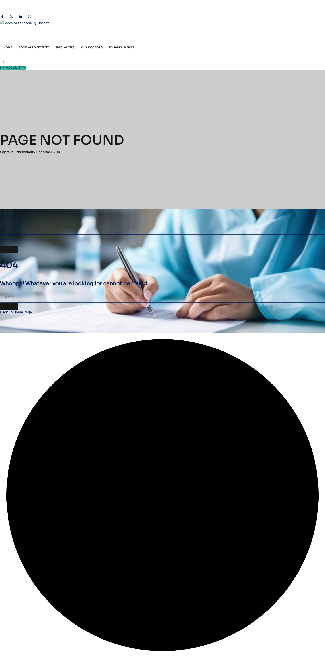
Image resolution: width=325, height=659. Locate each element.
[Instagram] (29, 17)
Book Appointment (34, 47)
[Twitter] (11, 17)
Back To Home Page (16, 312)
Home (7, 47)
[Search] (2, 62)
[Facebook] (2, 17)
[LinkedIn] (20, 17)
